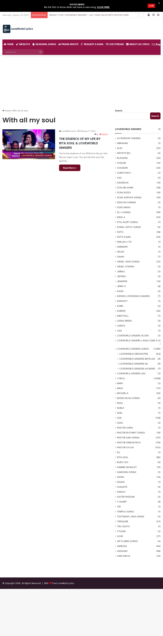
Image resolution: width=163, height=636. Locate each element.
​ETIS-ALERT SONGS (127, 222)
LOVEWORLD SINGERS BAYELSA (137, 358)
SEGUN (120, 482)
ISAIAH (120, 256)
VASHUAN (122, 551)
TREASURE (122, 521)
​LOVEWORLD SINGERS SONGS (133, 349)
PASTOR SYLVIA (125, 447)
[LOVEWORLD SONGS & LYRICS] (17, 29)
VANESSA (122, 546)
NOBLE (120, 408)
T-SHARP (122, 501)
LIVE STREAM (116, 44)
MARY (120, 383)
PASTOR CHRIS (125, 427)
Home (7, 110)
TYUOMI (121, 531)
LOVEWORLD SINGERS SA (133, 363)
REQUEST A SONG (93, 44)
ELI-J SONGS (124, 212)
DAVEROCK (123, 182)
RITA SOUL (122, 457)
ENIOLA (121, 217)
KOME (120, 306)
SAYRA (120, 477)
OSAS (120, 423)
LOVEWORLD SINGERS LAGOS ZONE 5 (137, 340)
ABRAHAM (122, 143)
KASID (120, 291)
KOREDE (121, 311)
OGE (119, 418)
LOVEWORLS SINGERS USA (131, 373)
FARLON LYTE (124, 242)
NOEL (120, 413)
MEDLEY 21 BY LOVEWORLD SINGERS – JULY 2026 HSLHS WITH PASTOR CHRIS (89, 15)
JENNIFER (122, 281)
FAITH (120, 232)
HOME (10, 44)
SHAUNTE (122, 487)
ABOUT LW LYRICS (139, 44)
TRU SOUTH (123, 526)
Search (118, 110)
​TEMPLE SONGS (125, 511)
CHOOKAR (122, 168)
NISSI (120, 403)
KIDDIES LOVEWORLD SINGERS (133, 296)
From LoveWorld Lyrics (63, 583)
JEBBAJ (121, 271)
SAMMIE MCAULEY (127, 467)
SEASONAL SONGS (45, 44)
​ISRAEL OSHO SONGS (128, 261)
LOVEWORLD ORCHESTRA (133, 353)
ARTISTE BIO (123, 153)
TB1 (119, 506)
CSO (119, 177)
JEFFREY (121, 276)
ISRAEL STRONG (125, 266)
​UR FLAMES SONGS (127, 541)
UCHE (120, 536)
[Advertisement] (81, 82)
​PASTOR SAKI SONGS (128, 437)
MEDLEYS (24, 44)
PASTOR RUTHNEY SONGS (131, 432)
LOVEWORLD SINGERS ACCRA (133, 335)
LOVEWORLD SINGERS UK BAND (137, 368)
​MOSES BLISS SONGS (128, 398)
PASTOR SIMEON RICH (129, 442)
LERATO (121, 325)
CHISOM (121, 163)
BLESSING (122, 158)
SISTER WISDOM (126, 496)
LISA (119, 330)
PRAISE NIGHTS (69, 44)
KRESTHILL (123, 316)
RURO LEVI (122, 462)
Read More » (69, 167)
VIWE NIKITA (123, 556)
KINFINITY (122, 301)
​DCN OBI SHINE (125, 187)
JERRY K (121, 286)
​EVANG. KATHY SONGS (129, 227)
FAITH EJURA (124, 237)
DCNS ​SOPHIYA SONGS (129, 197)
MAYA (120, 388)
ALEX (119, 148)
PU (118, 452)
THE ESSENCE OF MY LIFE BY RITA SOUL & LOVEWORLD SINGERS (80, 143)
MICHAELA (122, 393)
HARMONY (122, 247)
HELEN (120, 251)
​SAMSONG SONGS (126, 472)
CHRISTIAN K (124, 173)
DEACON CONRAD (126, 202)
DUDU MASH (123, 207)
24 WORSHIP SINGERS (129, 138)
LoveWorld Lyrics (68, 131)
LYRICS (121, 378)
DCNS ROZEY (124, 192)
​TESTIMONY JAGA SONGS (130, 516)
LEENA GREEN (124, 321)
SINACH (121, 492)
